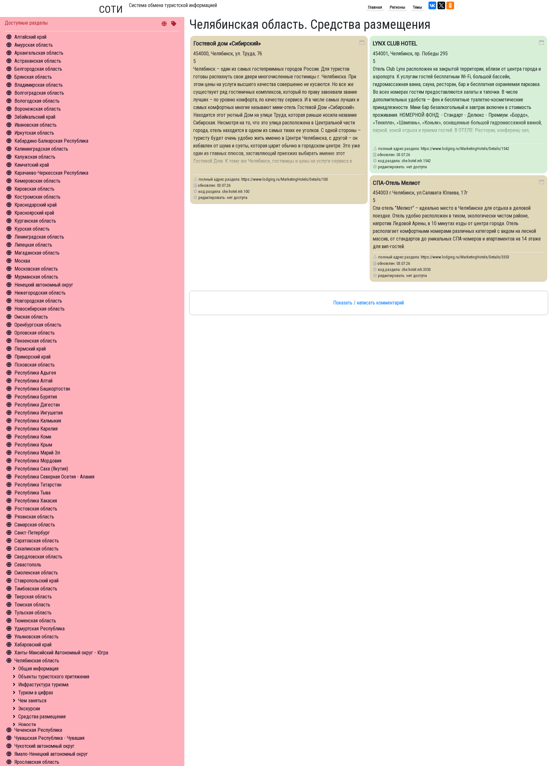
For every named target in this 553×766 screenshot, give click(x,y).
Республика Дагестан (37, 405)
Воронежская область (37, 109)
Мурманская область (36, 277)
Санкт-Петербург (32, 533)
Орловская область (34, 333)
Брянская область (33, 77)
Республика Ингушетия (38, 413)
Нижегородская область (40, 293)
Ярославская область (36, 762)
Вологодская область (37, 101)
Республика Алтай (33, 381)
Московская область (36, 269)
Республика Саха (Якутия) (41, 469)
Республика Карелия (36, 429)
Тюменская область (35, 621)
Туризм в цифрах (35, 693)
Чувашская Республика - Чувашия (49, 738)
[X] (441, 5)
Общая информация (38, 669)
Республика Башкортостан (42, 389)
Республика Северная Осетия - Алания (54, 477)
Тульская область (33, 613)
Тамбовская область (35, 589)
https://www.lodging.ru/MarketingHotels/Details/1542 (465, 148)
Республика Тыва (32, 493)
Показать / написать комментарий (368, 303)
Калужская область (34, 157)
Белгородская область (38, 69)
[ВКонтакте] (432, 5)
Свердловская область (38, 557)
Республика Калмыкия (37, 421)
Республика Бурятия (35, 397)
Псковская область (34, 365)
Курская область (32, 229)
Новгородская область (38, 301)
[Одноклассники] (450, 5)
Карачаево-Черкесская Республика (51, 173)
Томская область (32, 605)
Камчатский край (31, 165)
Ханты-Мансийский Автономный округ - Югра (61, 653)
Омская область (31, 317)
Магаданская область (37, 253)
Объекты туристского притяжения (53, 677)
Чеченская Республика (38, 730)
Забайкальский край (34, 117)
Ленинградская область (39, 237)
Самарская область (34, 525)
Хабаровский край (33, 645)
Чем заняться (32, 701)
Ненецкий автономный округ (43, 285)
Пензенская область (35, 341)
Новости (27, 725)
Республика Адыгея (35, 373)
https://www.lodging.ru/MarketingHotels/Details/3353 (465, 257)
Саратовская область (36, 541)
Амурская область (33, 45)
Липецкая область (33, 245)
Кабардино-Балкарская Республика (51, 141)
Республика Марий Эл (37, 453)
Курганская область (35, 221)
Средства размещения (42, 717)
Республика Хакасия (35, 501)
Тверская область (33, 597)
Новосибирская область (39, 309)
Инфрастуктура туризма (43, 685)
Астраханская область (37, 61)
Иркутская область (34, 133)
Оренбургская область (37, 325)
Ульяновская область (36, 637)
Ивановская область (35, 125)
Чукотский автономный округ (44, 746)
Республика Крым (33, 445)
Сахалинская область (36, 549)
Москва (22, 261)
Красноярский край (34, 213)
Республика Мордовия (37, 461)
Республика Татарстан (37, 485)
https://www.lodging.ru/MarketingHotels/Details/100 (284, 179)
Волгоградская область (39, 93)
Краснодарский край (35, 205)
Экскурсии (29, 709)
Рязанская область (34, 517)
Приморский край (32, 357)
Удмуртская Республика (39, 629)
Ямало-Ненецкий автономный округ (51, 754)
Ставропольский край (36, 581)
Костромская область (37, 197)
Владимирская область (38, 85)
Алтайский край (30, 37)
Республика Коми (32, 437)
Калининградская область (41, 149)
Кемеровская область (37, 181)
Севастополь (27, 565)
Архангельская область (38, 53)
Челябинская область (36, 661)
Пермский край (30, 349)
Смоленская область (36, 573)
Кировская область (34, 189)
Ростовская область (35, 509)
